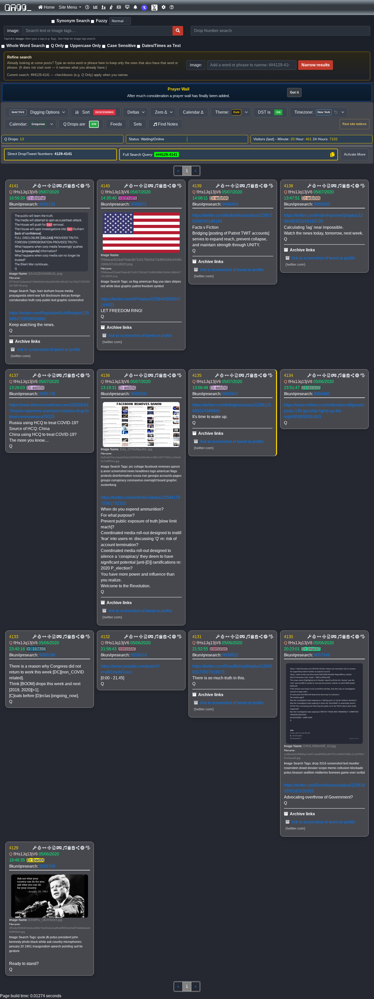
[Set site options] (164, 7)
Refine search (19, 57)
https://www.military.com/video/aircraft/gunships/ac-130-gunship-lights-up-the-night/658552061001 (324, 411)
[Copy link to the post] (77, 186)
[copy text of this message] (73, 186)
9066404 (230, 204)
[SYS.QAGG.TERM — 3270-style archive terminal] (127, 7)
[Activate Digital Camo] (58, 186)
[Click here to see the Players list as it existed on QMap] (103, 7)
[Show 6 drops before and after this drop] (43, 186)
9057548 (322, 655)
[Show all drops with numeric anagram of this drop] (48, 186)
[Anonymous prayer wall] (111, 7)
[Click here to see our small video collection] (119, 7)
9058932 (230, 655)
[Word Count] (39, 186)
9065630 (139, 394)
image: (196, 65)
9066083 (322, 204)
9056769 (47, 866)
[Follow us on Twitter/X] (154, 7)
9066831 (139, 204)
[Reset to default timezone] (335, 112)
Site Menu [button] (68, 7)
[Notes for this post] (64, 186)
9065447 (230, 394)
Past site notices (354, 124)
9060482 (322, 394)
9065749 (47, 394)
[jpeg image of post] (53, 186)
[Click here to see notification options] (135, 7)
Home (49, 7)
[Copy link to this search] (332, 154)
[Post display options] (34, 186)
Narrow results (315, 65)
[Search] (177, 31)
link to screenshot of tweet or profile (48, 349)
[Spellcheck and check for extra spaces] (87, 186)
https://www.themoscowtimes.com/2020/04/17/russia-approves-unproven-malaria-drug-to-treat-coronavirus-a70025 (49, 411)
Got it (294, 92)
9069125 (47, 204)
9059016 (139, 655)
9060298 (47, 655)
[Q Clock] (87, 7)
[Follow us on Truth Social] (144, 7)
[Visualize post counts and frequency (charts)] (95, 7)
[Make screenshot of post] (69, 186)
